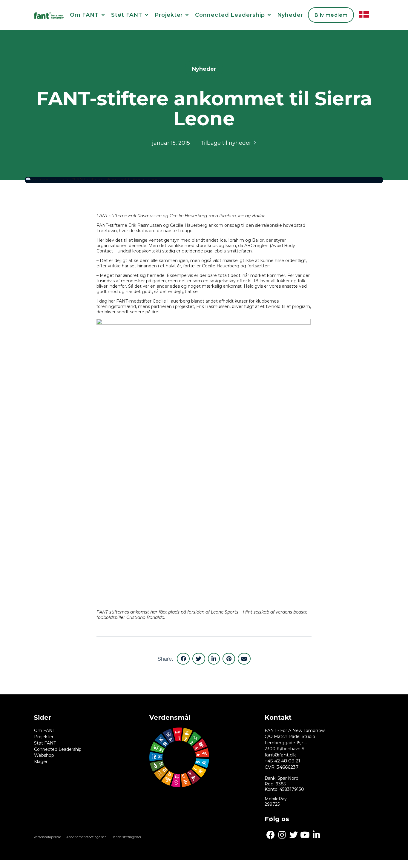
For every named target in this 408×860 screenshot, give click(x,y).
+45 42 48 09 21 (282, 761)
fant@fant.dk (280, 755)
